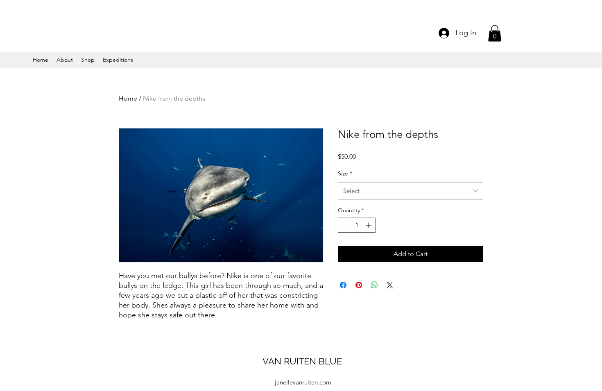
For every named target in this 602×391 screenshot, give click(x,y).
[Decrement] (344, 225)
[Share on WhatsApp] (374, 285)
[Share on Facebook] (343, 285)
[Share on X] (390, 285)
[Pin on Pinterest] (359, 285)
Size (345, 173)
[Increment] (369, 225)
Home (128, 98)
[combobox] (410, 191)
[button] (495, 33)
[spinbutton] (356, 225)
